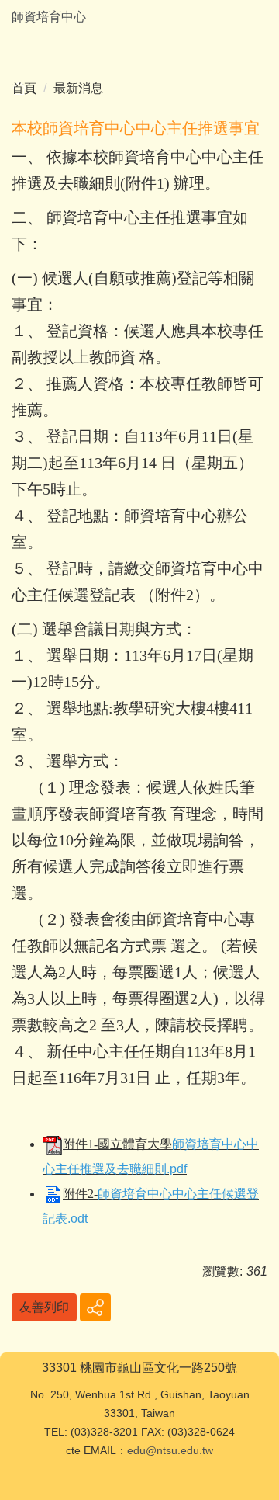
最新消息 (78, 88)
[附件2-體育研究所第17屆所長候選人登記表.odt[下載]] (53, 1193)
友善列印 (44, 1307)
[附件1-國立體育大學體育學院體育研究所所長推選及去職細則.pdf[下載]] (53, 1144)
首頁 (24, 88)
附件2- (80, 1193)
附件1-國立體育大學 (117, 1144)
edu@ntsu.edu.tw (170, 1450)
